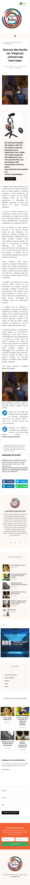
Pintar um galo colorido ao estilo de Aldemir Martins (18, 575)
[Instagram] (15, 542)
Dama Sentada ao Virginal (15, 445)
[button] (15, 35)
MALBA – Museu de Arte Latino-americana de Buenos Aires (18, 602)
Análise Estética (9, 445)
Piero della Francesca (18, 565)
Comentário (6, 769)
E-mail (4, 797)
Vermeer (5, 202)
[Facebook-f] (10, 542)
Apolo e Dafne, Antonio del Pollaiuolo (18, 592)
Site (3, 805)
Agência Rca (16, 876)
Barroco (18, 445)
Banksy (13, 610)
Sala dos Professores (15, 450)
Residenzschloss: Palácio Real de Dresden (19, 583)
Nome (4, 790)
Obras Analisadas (10, 42)
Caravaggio (6, 350)
